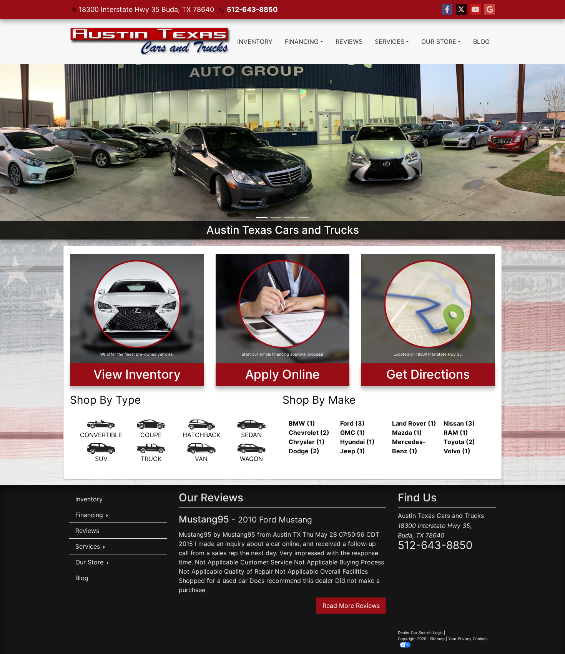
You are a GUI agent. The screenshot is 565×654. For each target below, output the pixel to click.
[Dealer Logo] (150, 41)
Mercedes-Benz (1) (409, 447)
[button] (6, 152)
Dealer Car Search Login (420, 633)
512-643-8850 (252, 9)
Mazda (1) (407, 434)
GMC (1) (352, 434)
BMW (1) (302, 424)
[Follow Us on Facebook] (447, 9)
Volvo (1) (457, 452)
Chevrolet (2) (309, 434)
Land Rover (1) (414, 424)
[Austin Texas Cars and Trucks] (282, 151)
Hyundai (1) (357, 443)
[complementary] (542, 631)
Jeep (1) (352, 452)
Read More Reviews (351, 606)
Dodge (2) (304, 452)
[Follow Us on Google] (489, 9)
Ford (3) (352, 424)
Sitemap (437, 639)
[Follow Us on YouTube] (475, 9)
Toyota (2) (459, 443)
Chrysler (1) (307, 443)
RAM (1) (456, 434)
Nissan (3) (459, 424)
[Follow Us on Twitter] (461, 9)
